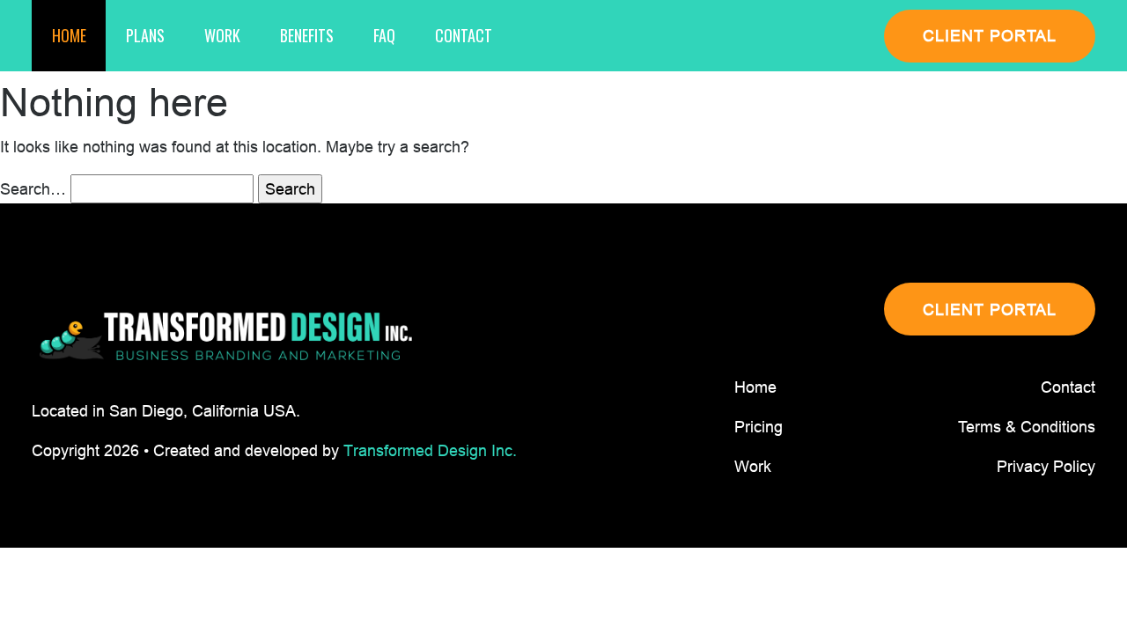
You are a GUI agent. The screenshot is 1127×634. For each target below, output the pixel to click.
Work (222, 35)
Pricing (758, 426)
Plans (145, 35)
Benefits (307, 35)
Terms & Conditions (1026, 426)
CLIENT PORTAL (990, 35)
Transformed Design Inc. (430, 450)
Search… (33, 189)
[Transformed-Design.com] (225, 336)
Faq (384, 35)
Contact (463, 35)
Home (69, 35)
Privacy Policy (1046, 466)
